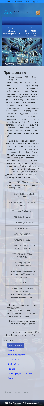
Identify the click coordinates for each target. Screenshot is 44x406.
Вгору (17, 392)
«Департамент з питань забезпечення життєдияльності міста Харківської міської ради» (22, 292)
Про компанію (15, 345)
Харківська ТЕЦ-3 (22, 217)
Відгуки (10, 350)
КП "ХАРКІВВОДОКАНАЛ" (22, 222)
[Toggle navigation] (7, 21)
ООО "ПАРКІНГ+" (22, 234)
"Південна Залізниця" (22, 211)
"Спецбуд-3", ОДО (22, 240)
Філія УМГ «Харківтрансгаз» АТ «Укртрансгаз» (22, 247)
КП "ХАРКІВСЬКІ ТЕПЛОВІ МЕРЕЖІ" (22, 195)
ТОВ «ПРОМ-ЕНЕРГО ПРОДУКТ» (22, 255)
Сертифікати (13, 359)
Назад (8, 392)
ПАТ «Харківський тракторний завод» (22, 264)
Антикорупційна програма (19, 373)
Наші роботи (13, 364)
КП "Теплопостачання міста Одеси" (22, 204)
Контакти (11, 378)
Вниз (25, 392)
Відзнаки (11, 369)
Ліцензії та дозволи (16, 355)
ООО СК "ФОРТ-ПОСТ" (22, 228)
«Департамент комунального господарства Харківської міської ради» (22, 274)
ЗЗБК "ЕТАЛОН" (22, 283)
